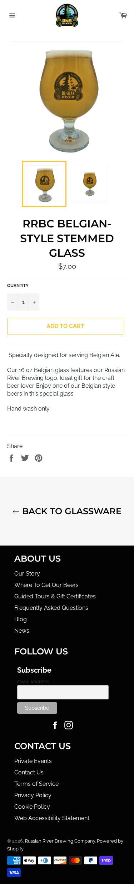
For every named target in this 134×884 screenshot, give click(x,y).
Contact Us (29, 772)
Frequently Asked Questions (51, 607)
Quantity (18, 285)
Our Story (27, 573)
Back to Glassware (70, 511)
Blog (20, 619)
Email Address (33, 682)
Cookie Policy (32, 806)
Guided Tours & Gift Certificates (55, 596)
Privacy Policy (32, 795)
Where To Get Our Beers (46, 585)
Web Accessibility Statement (51, 818)
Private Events (33, 761)
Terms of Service (36, 783)
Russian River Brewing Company (60, 841)
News (21, 630)
